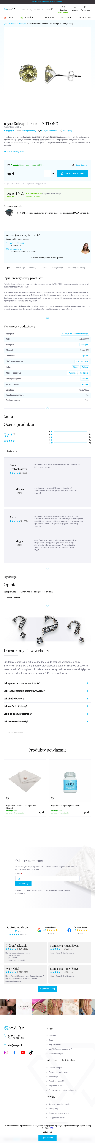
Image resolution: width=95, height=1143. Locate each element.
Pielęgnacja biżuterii (57, 1118)
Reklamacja (53, 1077)
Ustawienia (47, 1132)
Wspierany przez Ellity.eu (33, 196)
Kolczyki (84, 345)
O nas (51, 1040)
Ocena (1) (33, 268)
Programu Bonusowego (51, 193)
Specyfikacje (19, 268)
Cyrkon (85, 355)
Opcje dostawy (82, 165)
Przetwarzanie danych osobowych (62, 1090)
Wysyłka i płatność (56, 1081)
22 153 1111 (14, 1035)
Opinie (44, 268)
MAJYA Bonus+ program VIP (60, 1049)
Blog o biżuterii (55, 1045)
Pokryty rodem (82, 361)
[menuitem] (8, 17)
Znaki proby (53, 1109)
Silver (75, 367)
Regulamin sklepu (56, 1086)
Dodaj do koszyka (74, 173)
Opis (8, 268)
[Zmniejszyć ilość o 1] (42, 173)
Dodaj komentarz (14, 597)
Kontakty (52, 1035)
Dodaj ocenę (12, 451)
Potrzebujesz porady (76, 268)
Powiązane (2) (57, 268)
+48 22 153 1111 (17, 243)
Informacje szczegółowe (14, 151)
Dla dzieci (84, 373)
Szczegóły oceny (29, 131)
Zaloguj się (23, 883)
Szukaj (52, 9)
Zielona (85, 367)
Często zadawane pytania (59, 1113)
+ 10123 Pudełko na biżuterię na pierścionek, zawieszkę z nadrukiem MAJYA (54, 213)
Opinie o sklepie (18, 927)
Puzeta (85, 384)
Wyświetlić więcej (47, 989)
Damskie (72, 373)
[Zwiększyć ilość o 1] (53, 173)
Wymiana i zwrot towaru (58, 1072)
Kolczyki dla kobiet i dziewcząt (75, 334)
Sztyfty (85, 379)
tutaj (51, 1128)
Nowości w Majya (56, 1054)
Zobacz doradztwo (15, 733)
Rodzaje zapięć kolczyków (59, 1104)
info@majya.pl (15, 249)
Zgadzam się (47, 1138)
